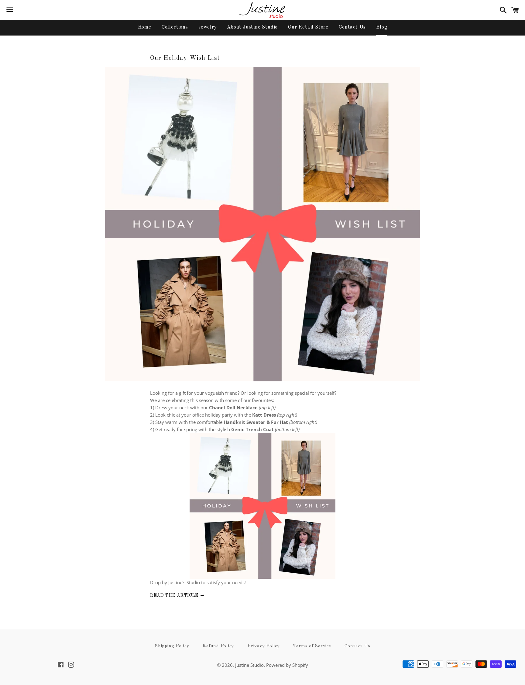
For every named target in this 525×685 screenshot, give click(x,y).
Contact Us (352, 27)
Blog (381, 27)
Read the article (175, 595)
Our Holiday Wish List (185, 58)
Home (144, 27)
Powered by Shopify (287, 665)
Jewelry (207, 27)
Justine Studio (249, 665)
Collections (175, 27)
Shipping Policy (172, 646)
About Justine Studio (252, 27)
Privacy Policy (263, 646)
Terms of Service (312, 646)
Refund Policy (218, 646)
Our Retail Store (308, 27)
